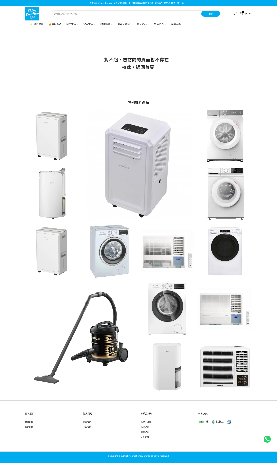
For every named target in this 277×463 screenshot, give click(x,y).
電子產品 (142, 24)
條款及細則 (146, 421)
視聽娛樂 (105, 24)
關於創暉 (29, 421)
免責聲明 (145, 437)
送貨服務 (87, 421)
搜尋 (211, 13)
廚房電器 (71, 24)
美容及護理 (123, 24)
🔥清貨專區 (54, 24)
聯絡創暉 (29, 427)
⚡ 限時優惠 (36, 24)
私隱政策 (145, 427)
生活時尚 (159, 24)
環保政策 (145, 432)
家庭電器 (88, 24)
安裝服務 (176, 24)
